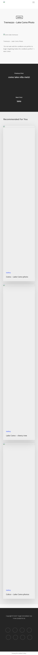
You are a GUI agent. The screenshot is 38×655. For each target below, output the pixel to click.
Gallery (19, 17)
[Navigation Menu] (33, 2)
